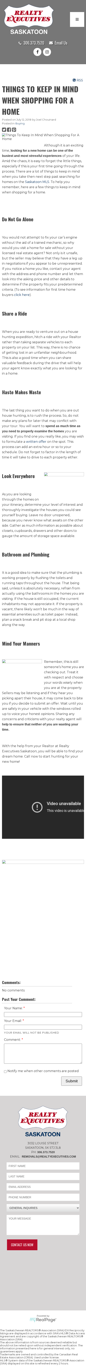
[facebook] (38, 52)
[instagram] (48, 52)
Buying (20, 123)
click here (22, 295)
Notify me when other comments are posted (43, 1071)
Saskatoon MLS (37, 182)
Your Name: (13, 1008)
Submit (72, 1081)
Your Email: (13, 1021)
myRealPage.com (43, 1320)
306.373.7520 (33, 43)
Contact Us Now (22, 1244)
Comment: (13, 1040)
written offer (36, 442)
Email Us (61, 43)
